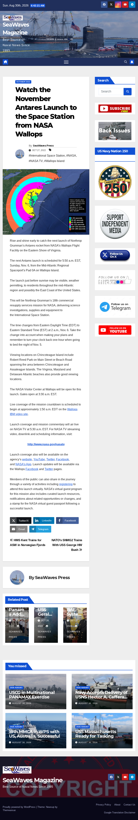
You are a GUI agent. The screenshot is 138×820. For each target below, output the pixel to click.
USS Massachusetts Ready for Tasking (95, 734)
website (27, 459)
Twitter (50, 459)
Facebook (62, 459)
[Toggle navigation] (66, 62)
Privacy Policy (103, 804)
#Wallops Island (54, 160)
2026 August (16, 688)
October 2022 (23, 82)
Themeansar (9, 810)
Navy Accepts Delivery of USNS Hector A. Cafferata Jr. (101, 697)
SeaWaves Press (43, 145)
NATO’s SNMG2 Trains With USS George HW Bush (67, 545)
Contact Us (129, 804)
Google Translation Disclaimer (119, 812)
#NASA (71, 155)
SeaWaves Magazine (32, 780)
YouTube (39, 459)
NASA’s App (23, 464)
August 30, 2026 (21, 703)
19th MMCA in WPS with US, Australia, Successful (34, 734)
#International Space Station (47, 155)
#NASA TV (36, 160)
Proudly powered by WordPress (19, 807)
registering (66, 484)
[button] (125, 61)
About (117, 804)
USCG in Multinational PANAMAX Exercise (32, 695)
